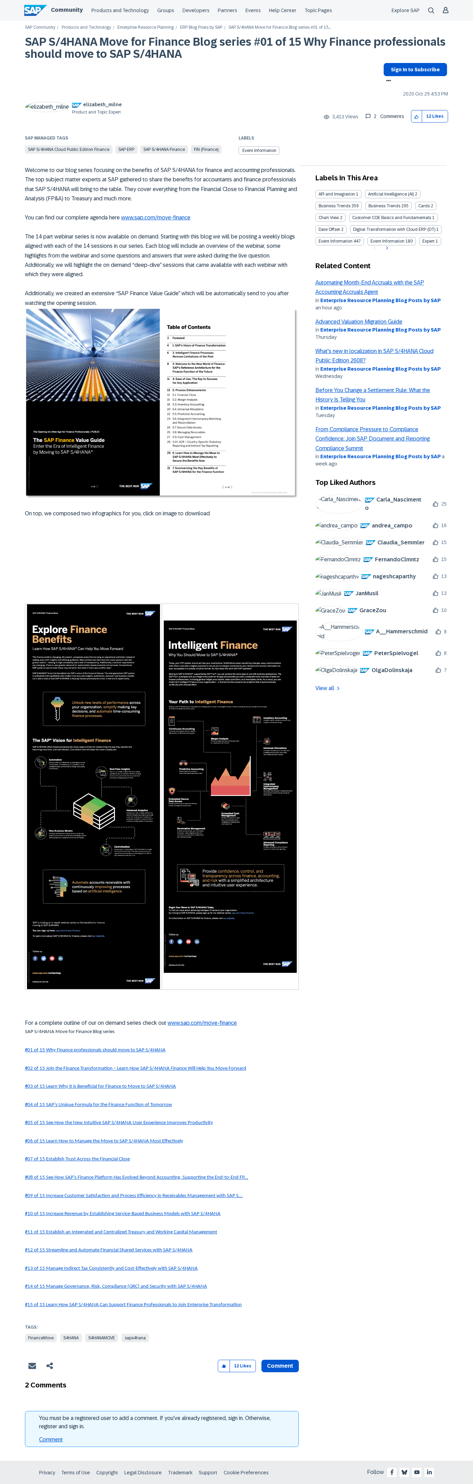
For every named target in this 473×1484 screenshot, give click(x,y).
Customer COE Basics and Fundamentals (391, 217)
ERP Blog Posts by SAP (201, 27)
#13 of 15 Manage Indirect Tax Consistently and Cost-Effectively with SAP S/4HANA (111, 1268)
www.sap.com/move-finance (155, 217)
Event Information (259, 150)
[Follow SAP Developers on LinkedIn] (429, 1472)
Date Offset (329, 229)
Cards (424, 205)
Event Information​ (387, 241)
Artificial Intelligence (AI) (391, 194)
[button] (416, 116)
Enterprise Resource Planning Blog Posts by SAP (380, 300)
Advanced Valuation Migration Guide (358, 322)
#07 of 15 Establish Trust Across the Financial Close (77, 1159)
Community (67, 10)
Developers (195, 10)
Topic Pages (318, 10)
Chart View (329, 217)
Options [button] (387, 81)
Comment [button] (280, 1366)
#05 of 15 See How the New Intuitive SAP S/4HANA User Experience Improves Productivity (119, 1122)
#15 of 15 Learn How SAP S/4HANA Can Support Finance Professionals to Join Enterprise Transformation (133, 1304)
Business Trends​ (384, 205)
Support (208, 1472)
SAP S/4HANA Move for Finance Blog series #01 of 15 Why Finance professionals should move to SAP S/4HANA (235, 48)
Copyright (107, 1472)
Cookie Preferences (246, 1472)
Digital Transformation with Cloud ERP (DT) (394, 229)
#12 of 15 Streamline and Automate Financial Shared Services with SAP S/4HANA (109, 1250)
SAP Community (40, 27)
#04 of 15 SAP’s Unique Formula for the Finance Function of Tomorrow (98, 1104)
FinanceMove (41, 1338)
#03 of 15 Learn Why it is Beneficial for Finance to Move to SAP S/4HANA (100, 1086)
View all (324, 688)
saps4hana (135, 1338)
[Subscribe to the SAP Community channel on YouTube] (417, 1472)
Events (253, 10)
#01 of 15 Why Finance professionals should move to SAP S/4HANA (95, 1050)
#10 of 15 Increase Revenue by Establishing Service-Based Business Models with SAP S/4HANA (123, 1213)
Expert (428, 241)
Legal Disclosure (143, 1472)
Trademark (180, 1472)
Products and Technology (120, 10)
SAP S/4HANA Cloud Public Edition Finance (68, 149)
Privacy (47, 1472)
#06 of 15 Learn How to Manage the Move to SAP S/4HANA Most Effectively (104, 1141)
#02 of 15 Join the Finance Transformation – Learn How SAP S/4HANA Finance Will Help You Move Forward (135, 1068)
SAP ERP (126, 149)
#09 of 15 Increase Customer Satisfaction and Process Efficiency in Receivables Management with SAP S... (134, 1195)
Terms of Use (75, 1472)
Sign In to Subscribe (415, 69)
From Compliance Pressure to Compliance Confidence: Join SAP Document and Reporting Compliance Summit (372, 438)
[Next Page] (386, 248)
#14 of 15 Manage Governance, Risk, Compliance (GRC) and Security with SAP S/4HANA (116, 1286)
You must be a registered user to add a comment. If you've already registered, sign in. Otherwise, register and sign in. (155, 1422)
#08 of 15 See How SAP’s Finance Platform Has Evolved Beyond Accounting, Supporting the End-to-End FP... (136, 1177)
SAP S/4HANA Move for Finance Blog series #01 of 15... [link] (280, 27)
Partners (227, 10)
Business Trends (334, 205)
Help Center (282, 10)
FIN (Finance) (206, 149)
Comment (51, 1439)
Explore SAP (406, 10)
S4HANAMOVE (101, 1338)
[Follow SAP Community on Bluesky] (404, 1472)
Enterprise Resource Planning (145, 27)
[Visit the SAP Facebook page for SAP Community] (392, 1472)
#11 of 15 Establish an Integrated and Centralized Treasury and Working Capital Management (121, 1232)
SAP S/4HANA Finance (164, 149)
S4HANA (71, 1338)
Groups (165, 10)
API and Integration (337, 194)
